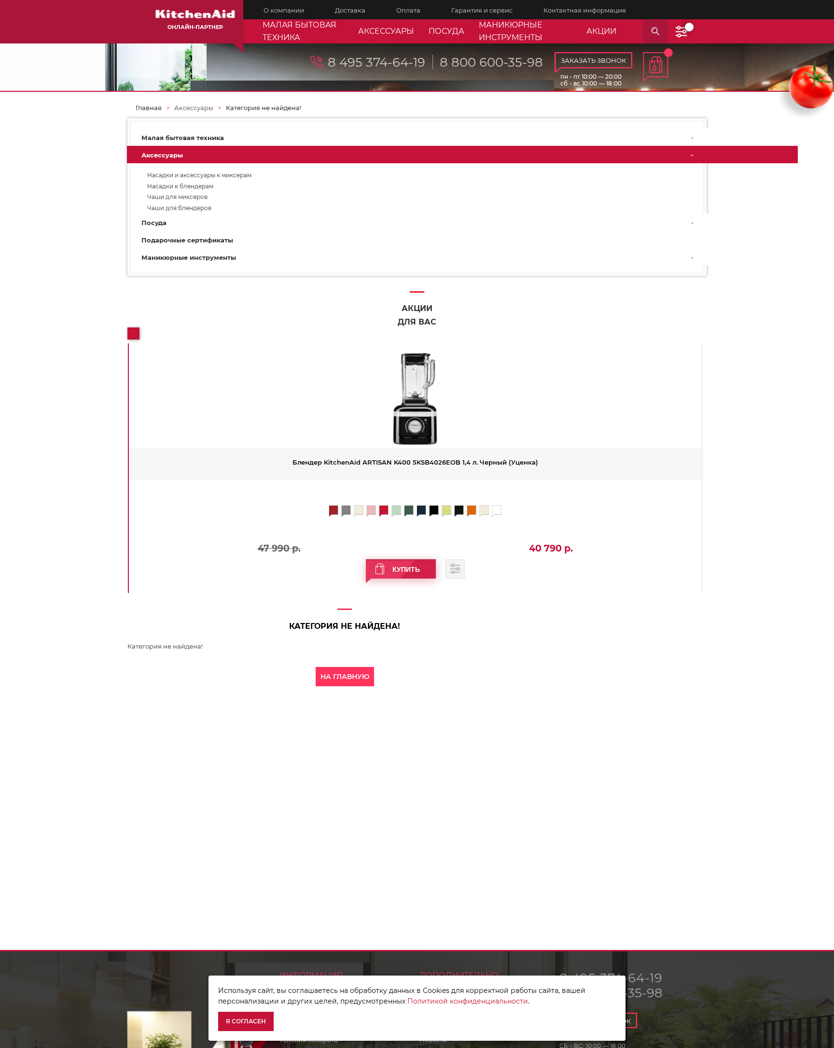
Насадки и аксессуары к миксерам (199, 175)
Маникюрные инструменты (510, 31)
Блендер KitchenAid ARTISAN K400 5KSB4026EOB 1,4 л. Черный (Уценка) (415, 462)
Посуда (446, 31)
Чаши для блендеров (179, 208)
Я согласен (246, 1021)
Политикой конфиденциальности (467, 1001)
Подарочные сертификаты (187, 240)
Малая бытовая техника (299, 31)
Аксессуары (386, 31)
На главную (344, 676)
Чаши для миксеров (177, 197)
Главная (149, 108)
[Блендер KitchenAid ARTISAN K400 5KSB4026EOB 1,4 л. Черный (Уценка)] (415, 399)
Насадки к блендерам (180, 186)
